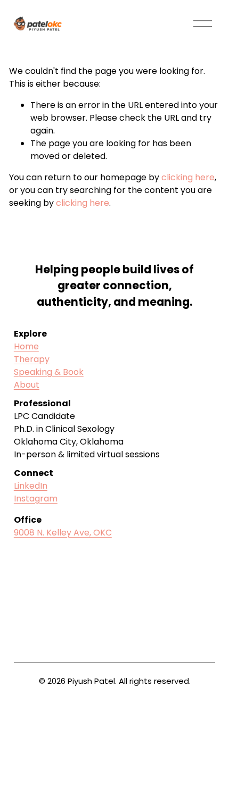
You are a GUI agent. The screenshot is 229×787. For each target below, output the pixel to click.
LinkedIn (30, 486)
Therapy (32, 359)
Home (26, 346)
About (26, 385)
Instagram (36, 498)
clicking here (188, 177)
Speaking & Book (49, 372)
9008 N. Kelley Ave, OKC (63, 532)
